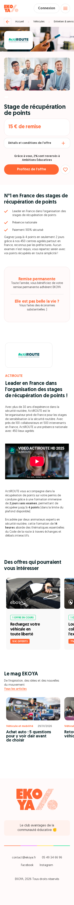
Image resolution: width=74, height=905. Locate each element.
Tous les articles (15, 689)
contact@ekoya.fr (24, 857)
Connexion (46, 8)
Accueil (19, 21)
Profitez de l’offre (31, 169)
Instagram (46, 865)
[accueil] (11, 8)
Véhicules (38, 21)
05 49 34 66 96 (52, 857)
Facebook (27, 865)
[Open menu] (65, 8)
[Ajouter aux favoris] (65, 169)
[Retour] (7, 21)
